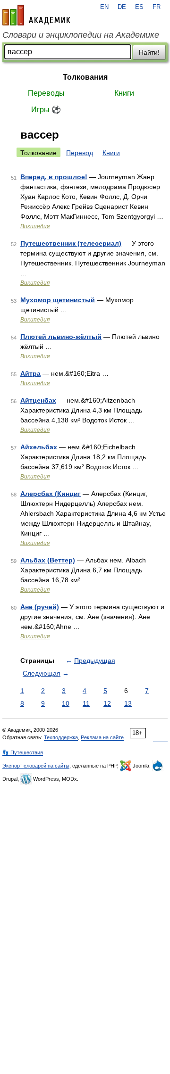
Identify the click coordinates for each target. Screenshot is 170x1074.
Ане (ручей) (39, 607)
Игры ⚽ (46, 110)
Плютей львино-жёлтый (61, 336)
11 (86, 703)
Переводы (46, 93)
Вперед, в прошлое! (53, 177)
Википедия (35, 226)
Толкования (85, 77)
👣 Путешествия (22, 752)
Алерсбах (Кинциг (50, 493)
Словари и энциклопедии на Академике (80, 35)
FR (157, 7)
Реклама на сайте (102, 737)
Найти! (149, 52)
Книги (124, 93)
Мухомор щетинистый (57, 300)
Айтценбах (38, 400)
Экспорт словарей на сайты (35, 765)
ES (139, 7)
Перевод (79, 153)
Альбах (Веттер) (47, 560)
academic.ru (36, 15)
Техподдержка (61, 737)
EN (104, 7)
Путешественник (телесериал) (70, 243)
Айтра (30, 373)
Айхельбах (38, 447)
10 (65, 703)
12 (107, 703)
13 (128, 703)
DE (122, 7)
